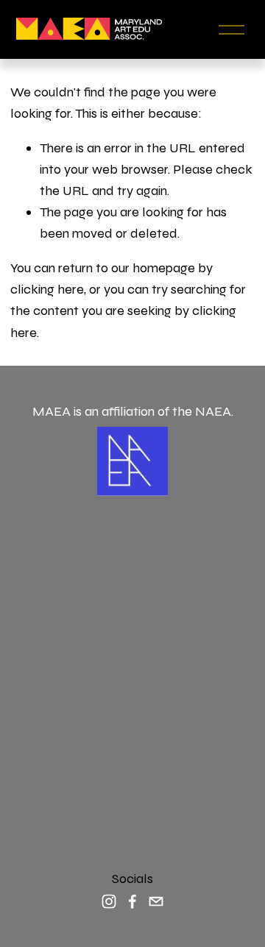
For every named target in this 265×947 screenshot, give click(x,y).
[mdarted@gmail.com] (156, 901)
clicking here (47, 289)
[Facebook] (132, 901)
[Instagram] (109, 901)
